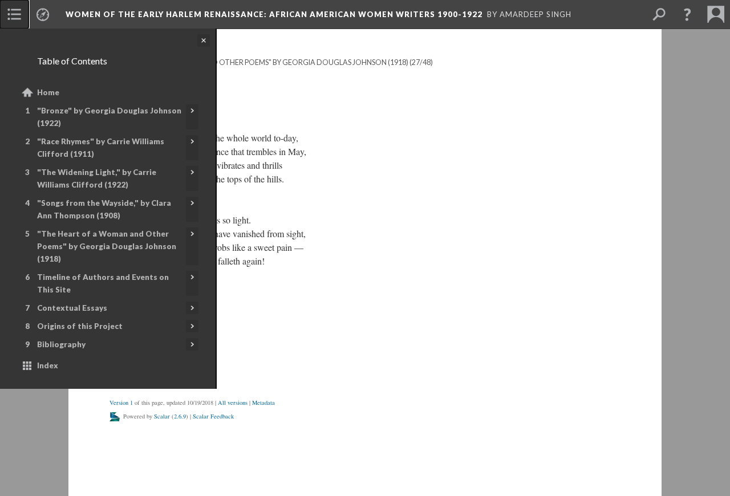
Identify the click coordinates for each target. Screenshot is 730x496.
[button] (687, 14)
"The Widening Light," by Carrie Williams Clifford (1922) (96, 178)
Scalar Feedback (213, 416)
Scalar (162, 416)
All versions (233, 402)
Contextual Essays (72, 307)
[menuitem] (14, 14)
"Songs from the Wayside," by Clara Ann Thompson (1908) (104, 209)
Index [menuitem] (47, 365)
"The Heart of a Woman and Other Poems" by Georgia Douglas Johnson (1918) (106, 246)
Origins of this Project (80, 326)
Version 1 (121, 402)
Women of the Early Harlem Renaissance (274, 14)
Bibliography (61, 344)
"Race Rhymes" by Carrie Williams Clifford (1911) (100, 147)
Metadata (263, 402)
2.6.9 (180, 416)
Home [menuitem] (48, 92)
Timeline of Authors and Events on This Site (103, 283)
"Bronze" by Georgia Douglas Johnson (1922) (109, 117)
